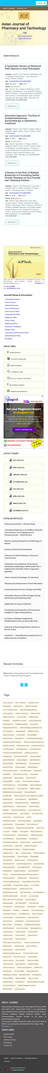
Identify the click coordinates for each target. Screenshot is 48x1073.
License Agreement (12, 308)
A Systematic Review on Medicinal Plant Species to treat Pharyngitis (23, 67)
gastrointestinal (8, 767)
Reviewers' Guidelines (13, 326)
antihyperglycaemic (37, 835)
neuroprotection (22, 788)
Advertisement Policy (13, 336)
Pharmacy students (31, 706)
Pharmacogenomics (9, 878)
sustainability (7, 885)
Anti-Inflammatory (39, 892)
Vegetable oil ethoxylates (32, 924)
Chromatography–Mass (10, 813)
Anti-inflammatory (21, 763)
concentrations (25, 813)
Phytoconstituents (36, 831)
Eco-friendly (35, 885)
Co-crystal (6, 831)
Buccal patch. (24, 831)
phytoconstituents (8, 760)
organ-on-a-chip (33, 978)
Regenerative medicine (10, 727)
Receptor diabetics (30, 792)
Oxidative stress (8, 853)
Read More (12, 106)
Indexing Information (18, 391)
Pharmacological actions (10, 770)
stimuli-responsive (9, 717)
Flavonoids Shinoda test (18, 810)
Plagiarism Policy (11, 317)
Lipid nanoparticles (32, 971)
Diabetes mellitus (35, 788)
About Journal (9, 8)
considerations (7, 845)
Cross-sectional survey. (10, 710)
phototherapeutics (20, 871)
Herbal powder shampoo (21, 885)
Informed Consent (11, 305)
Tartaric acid (40, 828)
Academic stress (33, 702)
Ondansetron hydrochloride (25, 828)
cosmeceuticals (33, 931)
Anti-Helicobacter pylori (10, 896)
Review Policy (10, 330)
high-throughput (21, 978)
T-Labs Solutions (17, 1070)
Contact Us (21, 8)
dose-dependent (37, 813)
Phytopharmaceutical (21, 803)
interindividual (7, 860)
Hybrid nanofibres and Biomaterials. (31, 727)
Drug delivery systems (19, 720)
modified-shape (19, 946)
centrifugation (19, 921)
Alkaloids (6, 810)
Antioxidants (7, 910)
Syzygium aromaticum (31, 752)
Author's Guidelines (18, 359)
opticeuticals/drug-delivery (28, 710)
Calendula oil (18, 924)
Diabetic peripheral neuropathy (12, 792)
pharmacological (35, 756)
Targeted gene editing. (10, 974)
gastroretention (32, 946)
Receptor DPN (7, 795)
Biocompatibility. (23, 785)
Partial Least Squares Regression (34, 742)
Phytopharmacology (28, 849)
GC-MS (29, 817)
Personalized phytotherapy (11, 881)
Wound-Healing (34, 806)
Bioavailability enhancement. (31, 881)
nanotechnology (23, 856)
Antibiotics (25, 910)
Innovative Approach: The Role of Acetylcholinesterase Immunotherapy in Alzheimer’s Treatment (22, 119)
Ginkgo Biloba (35, 803)
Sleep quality (7, 706)
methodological (20, 731)
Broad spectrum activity (20, 774)
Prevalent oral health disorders (12, 752)
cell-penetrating (8, 964)
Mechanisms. (34, 774)
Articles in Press (10, 1040)
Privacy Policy (10, 320)
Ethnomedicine (34, 878)
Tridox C (5, 874)
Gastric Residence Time (30, 953)
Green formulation (22, 928)
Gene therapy (7, 971)
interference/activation (24, 967)
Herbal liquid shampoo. (10, 888)
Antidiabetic (6, 774)
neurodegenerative (24, 867)
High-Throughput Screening (26, 985)
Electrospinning (8, 724)
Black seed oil (7, 924)
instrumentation (8, 731)
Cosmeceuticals (8, 931)
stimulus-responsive (21, 713)
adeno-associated (33, 960)
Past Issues (8, 1037)
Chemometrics (19, 738)
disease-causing (8, 960)
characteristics (7, 921)
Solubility (15, 831)
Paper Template (16, 365)
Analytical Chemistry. (37, 745)
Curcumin (23, 896)
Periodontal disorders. (21, 756)
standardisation (25, 842)
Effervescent (7, 956)
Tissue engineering (35, 720)
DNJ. (17, 853)
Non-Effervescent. (19, 956)
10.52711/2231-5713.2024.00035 (20, 81)
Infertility (41, 906)
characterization (8, 917)
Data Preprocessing (23, 745)
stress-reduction (20, 702)
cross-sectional (8, 702)
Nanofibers (6, 720)
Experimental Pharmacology (35, 982)
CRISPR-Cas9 (38, 967)
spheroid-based (8, 982)
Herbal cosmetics (20, 939)
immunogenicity (20, 964)
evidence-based (20, 860)
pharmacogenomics (9, 856)
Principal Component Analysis (12, 742)
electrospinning (8, 713)
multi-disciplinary (32, 860)
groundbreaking (39, 863)
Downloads (8, 1042)
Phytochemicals (21, 806)
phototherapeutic (39, 853)
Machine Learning (8, 745)
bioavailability (38, 820)
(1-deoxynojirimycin (9, 835)
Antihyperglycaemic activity (11, 849)
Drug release (34, 724)
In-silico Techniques (9, 985)
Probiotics (17, 910)
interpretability (32, 735)
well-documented (8, 863)
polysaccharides (23, 835)
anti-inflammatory (8, 749)
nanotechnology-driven (24, 863)
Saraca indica (7, 817)
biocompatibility (8, 781)
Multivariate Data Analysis (35, 738)
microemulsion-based (9, 914)
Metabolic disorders (30, 845)
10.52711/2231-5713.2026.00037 (20, 193)
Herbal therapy (22, 878)
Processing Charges (16, 385)
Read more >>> (40, 283)
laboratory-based (24, 974)
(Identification (33, 799)
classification (21, 735)
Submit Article (14, 352)
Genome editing (19, 971)
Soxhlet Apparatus (8, 806)
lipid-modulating (21, 838)
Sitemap (7, 1061)
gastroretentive (20, 949)
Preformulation (20, 824)
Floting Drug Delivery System (12, 953)
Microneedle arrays (9, 785)
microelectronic (31, 778)
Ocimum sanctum (19, 817)
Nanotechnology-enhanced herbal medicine (24, 874)
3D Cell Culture (7, 989)
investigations (33, 838)
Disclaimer (8, 339)
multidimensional (33, 731)
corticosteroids (34, 903)
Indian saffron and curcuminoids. (13, 899)
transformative (32, 956)
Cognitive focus (18, 706)
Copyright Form (16, 372)
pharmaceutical (7, 738)
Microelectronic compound (31, 781)
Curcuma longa (33, 896)
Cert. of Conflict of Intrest (20, 378)
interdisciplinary (33, 871)
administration (7, 778)
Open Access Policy (12, 311)
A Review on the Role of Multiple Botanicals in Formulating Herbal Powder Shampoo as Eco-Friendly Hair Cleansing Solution (22, 176)
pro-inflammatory (34, 763)
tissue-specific (20, 960)
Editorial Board (30, 1058)
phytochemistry (37, 842)
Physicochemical (37, 914)
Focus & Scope (10, 302)
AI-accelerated (21, 717)
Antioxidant (37, 770)
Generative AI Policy (12, 314)
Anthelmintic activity (9, 820)
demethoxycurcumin (26, 888)
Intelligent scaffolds (21, 724)
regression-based (8, 735)
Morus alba (18, 845)
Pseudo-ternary (21, 917)
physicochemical (32, 824)
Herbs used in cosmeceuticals (12, 942)
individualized (7, 871)
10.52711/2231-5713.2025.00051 (20, 136)
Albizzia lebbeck (33, 767)
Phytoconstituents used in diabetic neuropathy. (28, 795)
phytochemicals (8, 799)
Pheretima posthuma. (24, 820)
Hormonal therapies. (37, 910)
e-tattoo (17, 781)
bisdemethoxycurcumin (10, 892)
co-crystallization (8, 828)
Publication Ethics (11, 323)
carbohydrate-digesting (10, 842)
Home (6, 1058)
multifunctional (35, 713)
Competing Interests (12, 299)
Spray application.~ (36, 928)
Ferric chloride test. (35, 810)
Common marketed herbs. (32, 942)
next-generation (26, 853)
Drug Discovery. (20, 989)
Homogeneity (7, 756)
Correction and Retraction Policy (17, 333)
